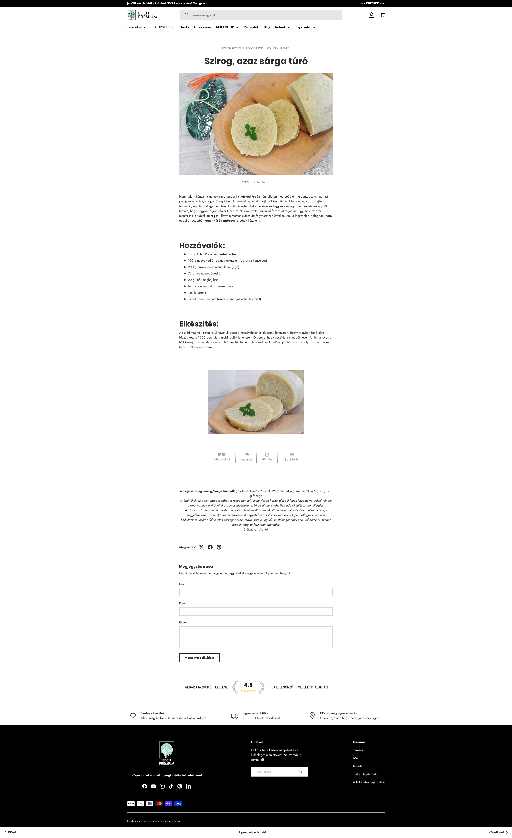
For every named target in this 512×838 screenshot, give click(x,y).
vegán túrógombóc (218, 220)
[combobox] (261, 15)
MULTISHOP (225, 27)
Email (182, 603)
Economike (202, 27)
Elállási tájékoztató (365, 774)
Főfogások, (255, 48)
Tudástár (358, 766)
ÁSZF (356, 758)
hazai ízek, (272, 48)
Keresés (358, 750)
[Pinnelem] (219, 547)
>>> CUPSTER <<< (372, 3)
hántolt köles (227, 254)
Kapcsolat (303, 27)
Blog (267, 27)
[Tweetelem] (201, 547)
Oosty (184, 27)
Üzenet (183, 622)
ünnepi (285, 48)
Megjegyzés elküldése (199, 658)
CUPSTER (162, 27)
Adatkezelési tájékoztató (369, 782)
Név (181, 584)
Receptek (251, 27)
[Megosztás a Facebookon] (210, 547)
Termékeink (136, 27)
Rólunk (280, 27)
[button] (382, 15)
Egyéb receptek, (234, 48)
